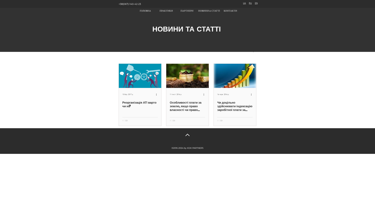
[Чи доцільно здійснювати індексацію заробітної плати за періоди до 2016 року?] (235, 76)
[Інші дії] (157, 94)
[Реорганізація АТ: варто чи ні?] (140, 76)
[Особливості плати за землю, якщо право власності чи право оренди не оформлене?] (187, 76)
